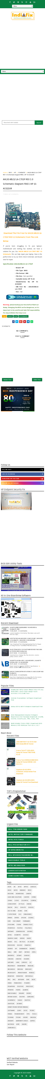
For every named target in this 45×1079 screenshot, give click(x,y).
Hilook (19, 945)
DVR (26, 911)
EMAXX (10, 917)
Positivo (20, 986)
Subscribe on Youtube (10, 478)
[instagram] (26, 2)
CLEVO (17, 900)
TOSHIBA (11, 1017)
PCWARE (27, 983)
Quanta (25, 990)
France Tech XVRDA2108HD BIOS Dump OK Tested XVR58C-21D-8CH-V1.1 (27, 762)
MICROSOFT (12, 972)
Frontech (11, 928)
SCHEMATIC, (15, 194)
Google (25, 935)
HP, (10, 194)
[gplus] (34, 2)
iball (9, 952)
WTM (17, 1024)
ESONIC (31, 917)
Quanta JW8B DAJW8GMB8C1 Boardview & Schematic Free (23, 628)
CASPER (26, 897)
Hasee (10, 942)
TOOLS (34, 1014)
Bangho (22, 890)
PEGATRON (11, 986)
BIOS (10, 172)
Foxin (19, 924)
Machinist (11, 966)
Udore (25, 1017)
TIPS (28, 1014)
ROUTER (22, 997)
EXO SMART (17, 921)
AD (14, 887)
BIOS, (6, 194)
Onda (10, 983)
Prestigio (29, 986)
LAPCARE (11, 962)
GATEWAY (11, 931)
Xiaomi (24, 1024)
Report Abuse (6, 733)
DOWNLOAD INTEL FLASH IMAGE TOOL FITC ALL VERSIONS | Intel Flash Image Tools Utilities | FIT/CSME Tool (27, 691)
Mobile (31, 972)
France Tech (28, 924)
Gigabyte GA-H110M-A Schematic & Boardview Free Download (26, 772)
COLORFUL (24, 900)
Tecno (32, 1010)
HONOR (10, 948)
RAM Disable (12, 993)
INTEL (34, 952)
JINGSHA (10, 959)
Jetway (19, 955)
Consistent (12, 904)
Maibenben (21, 966)
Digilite (23, 907)
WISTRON (11, 1024)
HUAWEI (32, 948)
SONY (19, 1010)
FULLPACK (28, 928)
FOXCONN (11, 924)
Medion (20, 969)
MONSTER (20, 976)
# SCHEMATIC (23, 316)
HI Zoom (31, 942)
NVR (28, 979)
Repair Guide (12, 997)
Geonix (29, 931)
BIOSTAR (11, 893)
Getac (10, 935)
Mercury (28, 969)
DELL (16, 907)
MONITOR (11, 976)
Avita (15, 890)
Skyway (19, 1003)
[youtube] (30, 2)
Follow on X (6, 469)
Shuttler (11, 1003)
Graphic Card (12, 938)
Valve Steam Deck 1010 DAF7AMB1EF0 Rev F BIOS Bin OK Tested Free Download (26, 650)
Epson (23, 917)
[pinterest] (18, 2)
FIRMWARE (26, 921)
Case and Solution (14, 897)
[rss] (22, 2)
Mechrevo (11, 969)
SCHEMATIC (21, 172)
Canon (28, 893)
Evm (9, 921)
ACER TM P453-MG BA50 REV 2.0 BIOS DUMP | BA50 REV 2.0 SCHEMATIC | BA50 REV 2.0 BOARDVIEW (26, 639)
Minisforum (22, 972)
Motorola (29, 976)
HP (15, 172)
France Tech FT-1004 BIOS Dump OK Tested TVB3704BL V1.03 (25, 752)
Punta (18, 990)
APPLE (26, 887)
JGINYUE (27, 955)
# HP (15, 316)
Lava (17, 962)
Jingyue (18, 959)
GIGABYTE (17, 935)
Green (22, 938)
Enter (17, 917)
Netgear (21, 979)
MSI (9, 979)
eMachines (28, 914)
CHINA (34, 897)
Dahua (29, 904)
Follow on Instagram (10, 483)
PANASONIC (18, 983)
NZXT (33, 979)
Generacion (20, 931)
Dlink (20, 911)
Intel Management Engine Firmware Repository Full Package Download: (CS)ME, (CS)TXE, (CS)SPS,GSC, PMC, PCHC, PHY (27, 717)
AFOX (19, 887)
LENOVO (24, 962)
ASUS (9, 890)
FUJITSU (20, 928)
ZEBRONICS (12, 1027)
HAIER (29, 938)
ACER (9, 887)
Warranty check (22, 1021)
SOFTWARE (11, 1010)
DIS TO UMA (11, 911)
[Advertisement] (22, 45)
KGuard (26, 959)
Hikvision (11, 945)
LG (30, 962)
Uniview (33, 1017)
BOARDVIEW (20, 893)
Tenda (10, 1014)
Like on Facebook (8, 474)
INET (20, 952)
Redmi (29, 993)
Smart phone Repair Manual (18, 1007)
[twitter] (14, 2)
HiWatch (28, 945)
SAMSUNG (30, 997)
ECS (20, 914)
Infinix (27, 952)
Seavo (20, 1000)
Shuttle (27, 1000)
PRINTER (11, 990)
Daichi (10, 907)
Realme (21, 993)
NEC (14, 979)
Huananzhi (23, 948)
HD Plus (22, 942)
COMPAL (33, 900)
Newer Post (7, 380)
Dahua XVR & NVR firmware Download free (27, 706)
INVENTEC (11, 955)
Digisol (31, 907)
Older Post (37, 380)
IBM (15, 952)
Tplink (18, 1017)
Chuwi (10, 900)
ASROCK (33, 887)
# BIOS (10, 316)
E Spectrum (12, 914)
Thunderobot (19, 1014)
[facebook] (10, 2)
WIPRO (32, 1021)
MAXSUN (30, 966)
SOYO (25, 1010)
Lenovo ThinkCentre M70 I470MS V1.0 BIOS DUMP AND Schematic (27, 672)
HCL (16, 942)
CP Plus (21, 904)
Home (5, 172)
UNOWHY (11, 1021)
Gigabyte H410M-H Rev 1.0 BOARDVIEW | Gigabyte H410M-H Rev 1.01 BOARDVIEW (25, 661)
